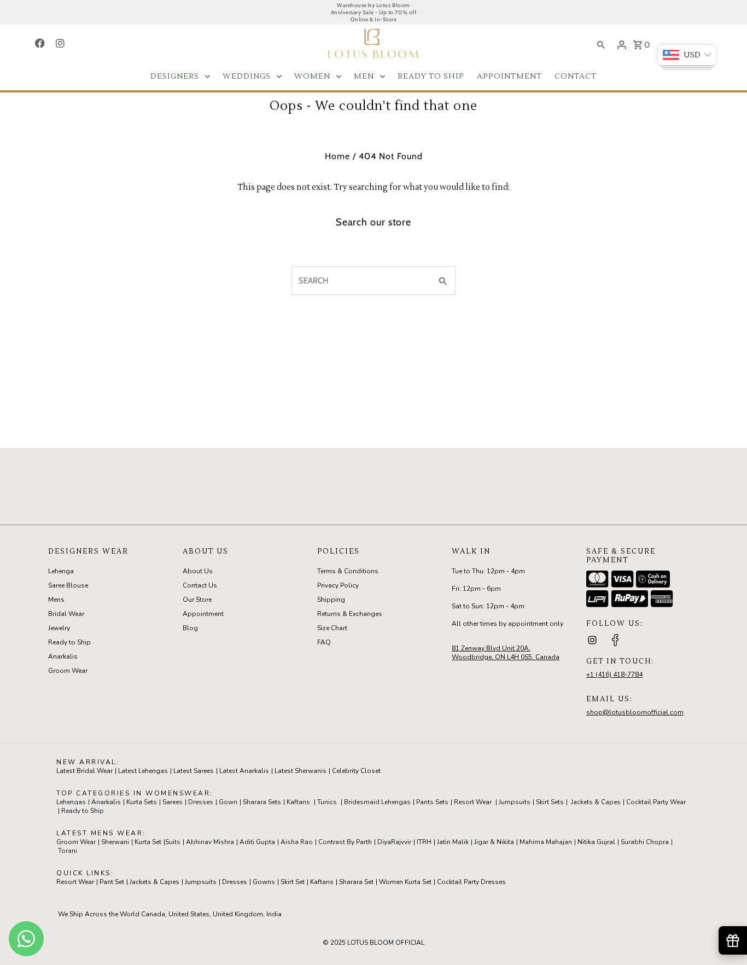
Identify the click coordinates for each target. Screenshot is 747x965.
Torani (67, 850)
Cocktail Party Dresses (471, 881)
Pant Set (112, 881)
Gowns (264, 881)
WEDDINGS (247, 77)
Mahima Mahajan (546, 842)
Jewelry (59, 628)
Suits (172, 842)
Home (337, 156)
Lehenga (61, 571)
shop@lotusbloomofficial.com (635, 712)
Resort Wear (473, 802)
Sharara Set (356, 881)
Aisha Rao (297, 842)
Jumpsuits (514, 802)
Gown (228, 802)
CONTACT (576, 77)
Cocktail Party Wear (656, 802)
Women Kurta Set (405, 881)
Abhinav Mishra (210, 842)
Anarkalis (63, 656)
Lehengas (71, 802)
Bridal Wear (66, 613)
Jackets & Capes (596, 802)
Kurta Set (148, 842)
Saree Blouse (68, 585)
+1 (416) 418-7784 (614, 674)
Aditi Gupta (257, 842)
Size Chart (332, 628)
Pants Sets (432, 802)
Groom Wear (67, 670)
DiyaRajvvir (394, 842)
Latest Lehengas (143, 770)
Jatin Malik (453, 842)
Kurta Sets (141, 802)
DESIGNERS (174, 77)
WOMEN (312, 77)
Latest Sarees (193, 770)
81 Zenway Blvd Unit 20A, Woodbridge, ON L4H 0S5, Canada (505, 652)
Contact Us (200, 585)
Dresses (200, 802)
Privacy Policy (338, 585)
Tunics (327, 802)
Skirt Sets (550, 802)
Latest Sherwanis (300, 770)
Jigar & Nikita (494, 842)
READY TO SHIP (431, 77)
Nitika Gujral (596, 842)
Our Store (197, 599)
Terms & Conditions (347, 571)
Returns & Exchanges (349, 613)
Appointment (203, 613)
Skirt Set (293, 881)
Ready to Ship (69, 642)
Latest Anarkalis (244, 770)
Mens (56, 599)
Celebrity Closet (356, 770)
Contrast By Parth (345, 842)
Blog (190, 628)
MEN (364, 77)
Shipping (331, 599)
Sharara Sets (262, 802)
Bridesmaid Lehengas (377, 802)
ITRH (424, 842)
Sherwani (115, 842)
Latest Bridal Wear (84, 770)
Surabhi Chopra (645, 842)
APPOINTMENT (509, 77)
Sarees (172, 802)
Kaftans (298, 802)
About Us (198, 571)
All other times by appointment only (507, 623)
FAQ (324, 642)
